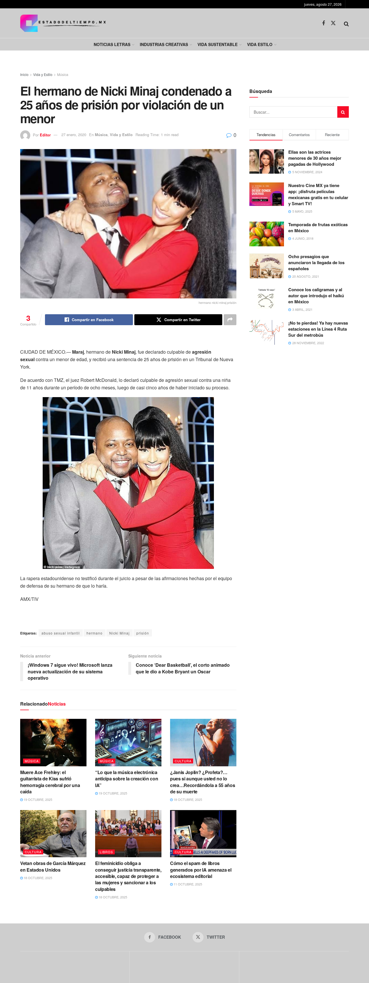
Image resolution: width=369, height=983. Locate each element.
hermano (94, 632)
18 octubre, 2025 (187, 799)
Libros (106, 851)
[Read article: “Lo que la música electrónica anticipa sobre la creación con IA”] (128, 742)
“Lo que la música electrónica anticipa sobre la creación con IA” (126, 778)
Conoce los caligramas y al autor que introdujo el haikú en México (316, 295)
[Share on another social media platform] (230, 319)
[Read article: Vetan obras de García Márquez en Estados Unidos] (53, 833)
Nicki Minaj (119, 632)
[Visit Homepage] (63, 23)
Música (62, 74)
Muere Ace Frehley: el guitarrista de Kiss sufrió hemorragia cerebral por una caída (50, 782)
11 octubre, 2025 (187, 884)
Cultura (183, 761)
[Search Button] (346, 23)
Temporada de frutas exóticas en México (318, 227)
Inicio (24, 74)
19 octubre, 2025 (37, 799)
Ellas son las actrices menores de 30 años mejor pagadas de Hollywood (314, 158)
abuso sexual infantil (61, 632)
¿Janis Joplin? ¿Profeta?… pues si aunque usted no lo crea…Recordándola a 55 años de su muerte (202, 782)
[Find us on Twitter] (333, 23)
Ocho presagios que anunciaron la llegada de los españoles (316, 262)
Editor (45, 134)
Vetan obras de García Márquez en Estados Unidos (53, 866)
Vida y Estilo (42, 74)
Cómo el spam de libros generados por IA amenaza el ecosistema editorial (200, 869)
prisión (142, 632)
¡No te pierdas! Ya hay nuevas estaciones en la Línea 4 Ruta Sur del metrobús (318, 329)
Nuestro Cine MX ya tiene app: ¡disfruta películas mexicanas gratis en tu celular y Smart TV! (318, 194)
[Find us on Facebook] (323, 23)
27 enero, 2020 (73, 134)
